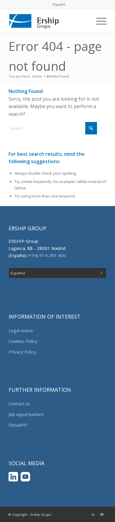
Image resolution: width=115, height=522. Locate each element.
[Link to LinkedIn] (93, 514)
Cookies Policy (23, 341)
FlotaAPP (18, 425)
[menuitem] (59, 4)
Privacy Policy (22, 352)
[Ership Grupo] (48, 21)
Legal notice (21, 330)
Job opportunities (26, 414)
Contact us (19, 404)
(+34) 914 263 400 (46, 255)
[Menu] (98, 21)
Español (59, 4)
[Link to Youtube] (102, 514)
